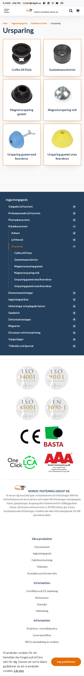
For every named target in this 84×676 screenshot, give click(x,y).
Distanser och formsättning (24, 332)
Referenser (42, 597)
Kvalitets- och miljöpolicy (42, 628)
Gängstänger (15, 339)
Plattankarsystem (18, 219)
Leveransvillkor (42, 635)
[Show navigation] (7, 11)
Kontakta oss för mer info (42, 573)
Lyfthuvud (17, 239)
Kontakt (42, 604)
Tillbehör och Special (20, 346)
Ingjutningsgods (17, 199)
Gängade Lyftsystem (20, 206)
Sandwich (14, 312)
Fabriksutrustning (42, 560)
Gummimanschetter (26, 259)
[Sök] (70, 11)
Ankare (15, 233)
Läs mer (19, 670)
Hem (5, 23)
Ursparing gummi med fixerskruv (33, 279)
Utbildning (42, 611)
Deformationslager (19, 319)
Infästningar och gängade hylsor (26, 306)
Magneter (14, 326)
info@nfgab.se (33, 3)
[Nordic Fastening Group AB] (42, 11)
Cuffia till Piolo (23, 253)
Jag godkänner (66, 661)
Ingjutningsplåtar (18, 299)
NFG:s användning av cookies (42, 642)
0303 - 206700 (13, 3)
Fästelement (42, 547)
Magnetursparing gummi (28, 266)
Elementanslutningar (20, 292)
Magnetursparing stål (26, 272)
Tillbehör (42, 566)
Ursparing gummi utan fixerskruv (33, 286)
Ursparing (17, 246)
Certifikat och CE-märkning (42, 591)
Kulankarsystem (17, 226)
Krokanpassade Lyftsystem (24, 213)
